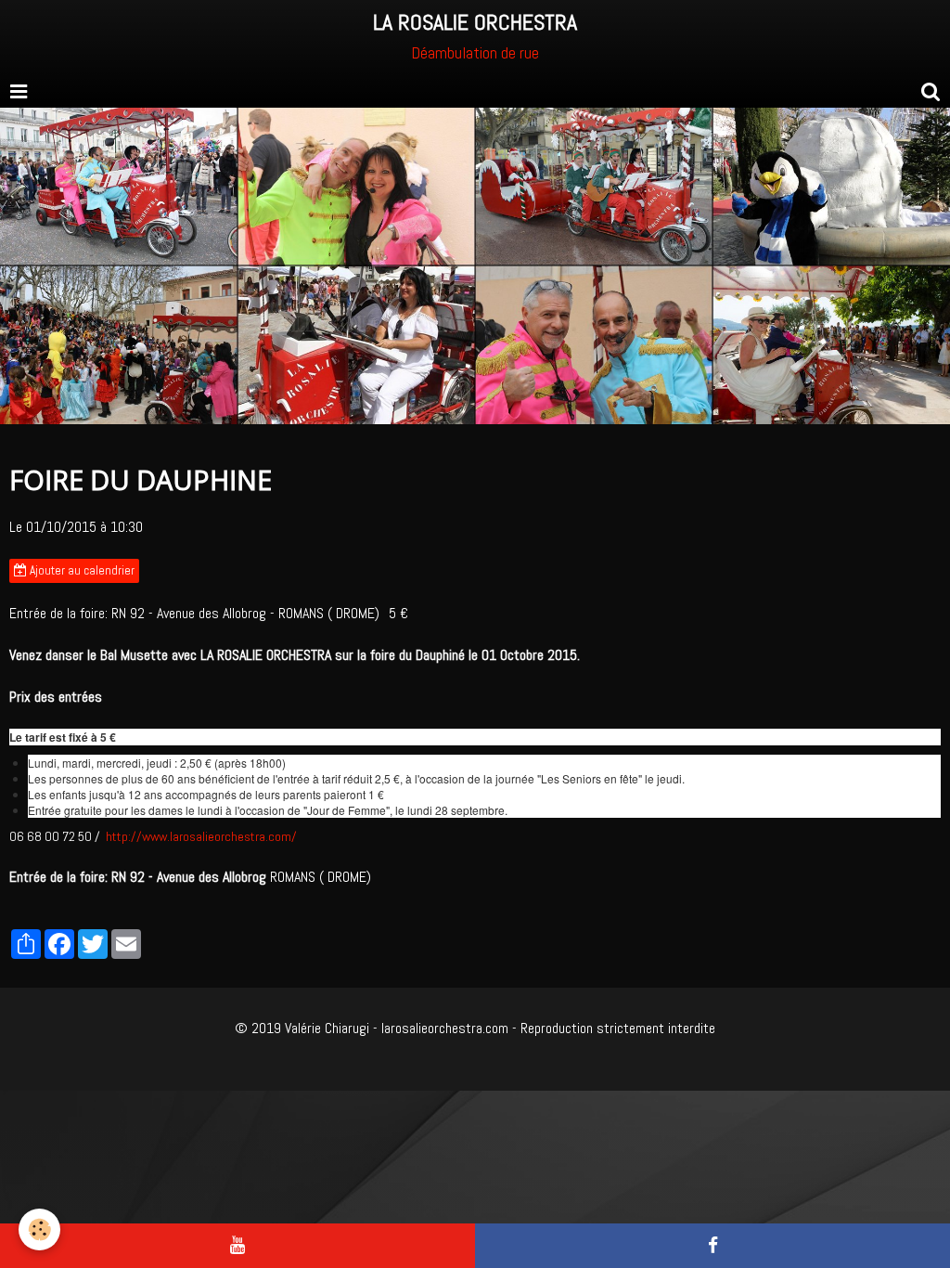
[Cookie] (39, 1229)
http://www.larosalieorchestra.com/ (201, 836)
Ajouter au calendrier (81, 570)
